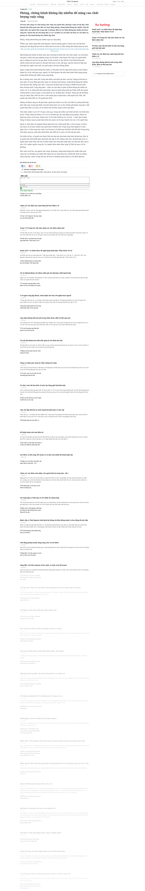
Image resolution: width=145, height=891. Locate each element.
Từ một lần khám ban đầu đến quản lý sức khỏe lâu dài (41, 340)
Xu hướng (102, 24)
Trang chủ (23, 9)
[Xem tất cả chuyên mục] (124, 5)
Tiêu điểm (32, 4)
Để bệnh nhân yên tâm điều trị (31, 432)
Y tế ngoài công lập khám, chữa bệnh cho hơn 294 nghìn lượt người (45, 295)
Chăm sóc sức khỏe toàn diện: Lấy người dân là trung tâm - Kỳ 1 (44, 473)
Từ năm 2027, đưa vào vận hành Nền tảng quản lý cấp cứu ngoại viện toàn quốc (50, 588)
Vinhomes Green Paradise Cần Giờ (105, 73)
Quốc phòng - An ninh (103, 4)
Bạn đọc (113, 4)
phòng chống (27, 172)
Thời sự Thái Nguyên (43, 4)
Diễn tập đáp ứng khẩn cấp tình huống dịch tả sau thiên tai (42, 673)
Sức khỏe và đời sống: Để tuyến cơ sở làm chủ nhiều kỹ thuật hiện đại (46, 455)
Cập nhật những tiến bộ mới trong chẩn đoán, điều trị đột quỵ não (45, 318)
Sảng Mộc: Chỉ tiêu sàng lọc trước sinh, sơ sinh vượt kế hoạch (43, 565)
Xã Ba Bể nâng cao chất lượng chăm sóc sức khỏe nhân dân (42, 851)
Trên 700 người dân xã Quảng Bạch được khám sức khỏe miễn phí (45, 874)
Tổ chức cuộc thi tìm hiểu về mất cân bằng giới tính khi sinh (42, 385)
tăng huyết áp (47, 172)
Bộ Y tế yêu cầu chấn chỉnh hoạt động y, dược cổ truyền (41, 628)
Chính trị (53, 4)
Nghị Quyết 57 (61, 4)
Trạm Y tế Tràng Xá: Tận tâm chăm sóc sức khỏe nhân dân (42, 228)
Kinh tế (69, 4)
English (114, 1)
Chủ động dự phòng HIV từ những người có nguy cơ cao (41, 696)
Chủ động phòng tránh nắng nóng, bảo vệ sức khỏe (39, 543)
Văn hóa (76, 4)
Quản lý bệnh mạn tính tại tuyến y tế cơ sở (36, 784)
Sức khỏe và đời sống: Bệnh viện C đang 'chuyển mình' (40, 833)
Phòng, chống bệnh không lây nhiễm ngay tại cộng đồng (40, 40)
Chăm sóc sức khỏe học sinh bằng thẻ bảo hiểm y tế (39, 206)
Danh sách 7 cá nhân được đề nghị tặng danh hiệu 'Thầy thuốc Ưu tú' (46, 251)
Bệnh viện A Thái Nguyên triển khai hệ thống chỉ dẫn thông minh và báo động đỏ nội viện (54, 520)
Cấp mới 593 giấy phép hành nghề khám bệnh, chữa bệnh (42, 651)
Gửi (21, 188)
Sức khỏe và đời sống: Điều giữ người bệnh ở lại (38, 610)
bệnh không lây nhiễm (37, 172)
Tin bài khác (26, 190)
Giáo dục (92, 4)
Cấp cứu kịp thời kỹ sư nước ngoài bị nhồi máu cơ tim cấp (42, 410)
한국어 (122, 1)
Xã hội (82, 4)
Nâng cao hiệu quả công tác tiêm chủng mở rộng (38, 363)
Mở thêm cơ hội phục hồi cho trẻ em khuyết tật (38, 808)
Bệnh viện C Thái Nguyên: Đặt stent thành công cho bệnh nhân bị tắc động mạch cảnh (52, 741)
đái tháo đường (56, 172)
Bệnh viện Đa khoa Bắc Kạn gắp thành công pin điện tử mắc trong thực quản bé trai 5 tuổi (54, 763)
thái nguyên (64, 172)
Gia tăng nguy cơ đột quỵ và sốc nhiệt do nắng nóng (39, 498)
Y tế (87, 4)
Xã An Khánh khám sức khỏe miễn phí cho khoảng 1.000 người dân (45, 273)
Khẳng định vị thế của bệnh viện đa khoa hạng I (38, 718)
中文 (119, 1)
